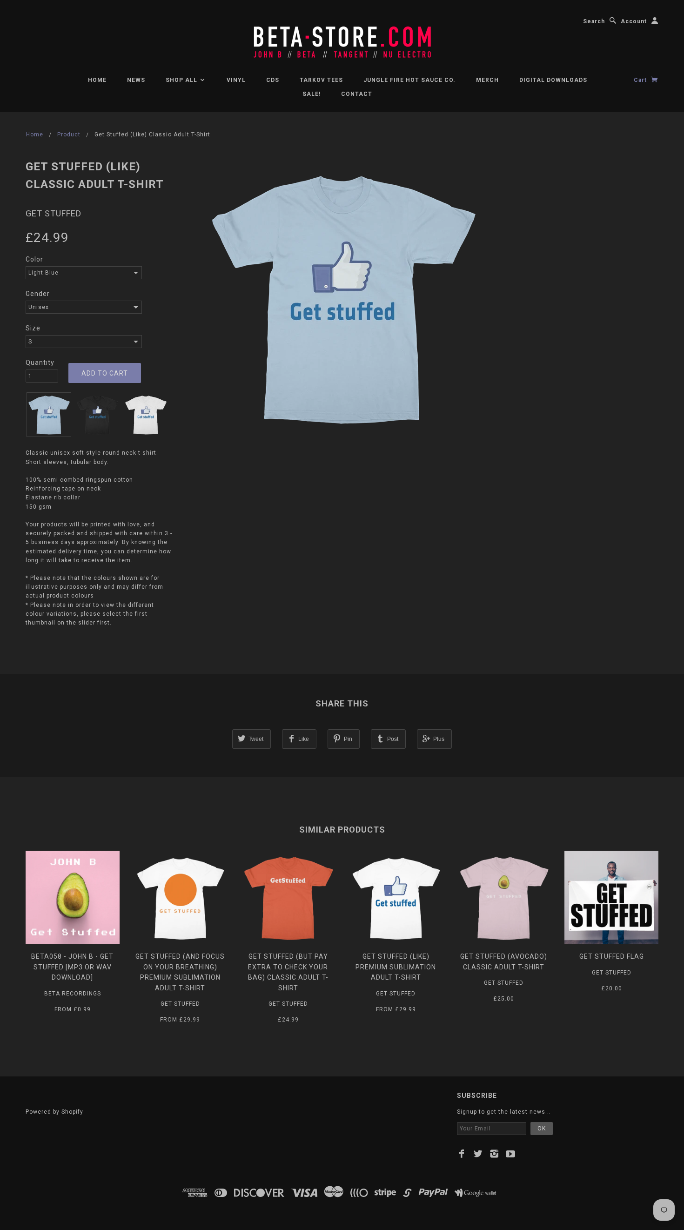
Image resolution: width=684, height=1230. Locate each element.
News (136, 80)
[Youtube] (511, 1153)
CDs (272, 80)
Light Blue (43, 272)
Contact (356, 94)
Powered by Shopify (54, 1112)
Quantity (40, 362)
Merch (487, 80)
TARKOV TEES (321, 80)
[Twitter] (478, 1153)
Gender (38, 293)
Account (634, 21)
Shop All (182, 80)
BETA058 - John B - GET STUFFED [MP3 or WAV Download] (72, 967)
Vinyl (236, 80)
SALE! (311, 94)
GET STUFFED (53, 213)
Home (97, 80)
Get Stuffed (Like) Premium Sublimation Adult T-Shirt (395, 967)
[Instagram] (494, 1153)
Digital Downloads (553, 80)
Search (594, 21)
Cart (641, 80)
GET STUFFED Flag (611, 956)
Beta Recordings (72, 993)
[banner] (342, 37)
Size (33, 328)
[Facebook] (462, 1153)
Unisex (38, 307)
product (68, 134)
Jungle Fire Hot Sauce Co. (409, 80)
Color (34, 259)
